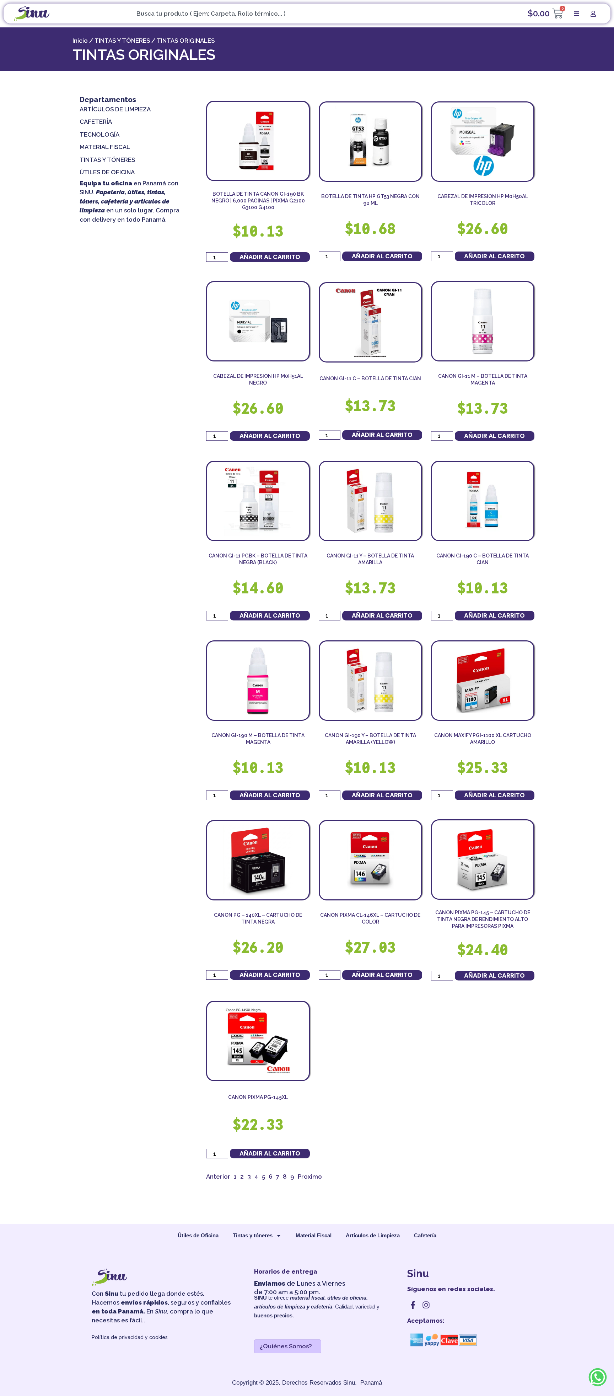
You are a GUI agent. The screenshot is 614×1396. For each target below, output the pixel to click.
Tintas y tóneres (253, 1235)
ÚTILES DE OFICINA (107, 172)
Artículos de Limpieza (373, 1235)
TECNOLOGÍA (99, 134)
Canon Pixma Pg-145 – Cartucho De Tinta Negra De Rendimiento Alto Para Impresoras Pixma (482, 919)
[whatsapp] (598, 1386)
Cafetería (425, 1235)
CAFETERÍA (96, 121)
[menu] (576, 14)
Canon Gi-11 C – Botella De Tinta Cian (370, 378)
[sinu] (31, 13)
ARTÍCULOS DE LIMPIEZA (115, 109)
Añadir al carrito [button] (269, 257)
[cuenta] (593, 14)
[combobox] (306, 13)
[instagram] (426, 1305)
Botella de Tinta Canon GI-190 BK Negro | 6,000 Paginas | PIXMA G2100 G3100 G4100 (258, 200)
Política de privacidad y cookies (130, 1337)
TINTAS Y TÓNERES (122, 40)
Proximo (310, 1176)
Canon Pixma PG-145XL (258, 1097)
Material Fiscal (314, 1235)
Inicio (80, 40)
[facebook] (413, 1305)
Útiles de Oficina (198, 1235)
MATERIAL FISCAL (105, 146)
